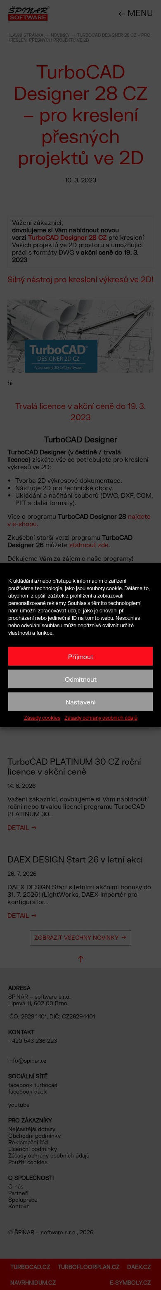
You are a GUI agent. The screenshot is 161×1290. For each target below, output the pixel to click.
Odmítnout (81, 679)
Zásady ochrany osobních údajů (100, 718)
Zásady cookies (42, 718)
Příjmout (80, 656)
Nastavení (81, 701)
